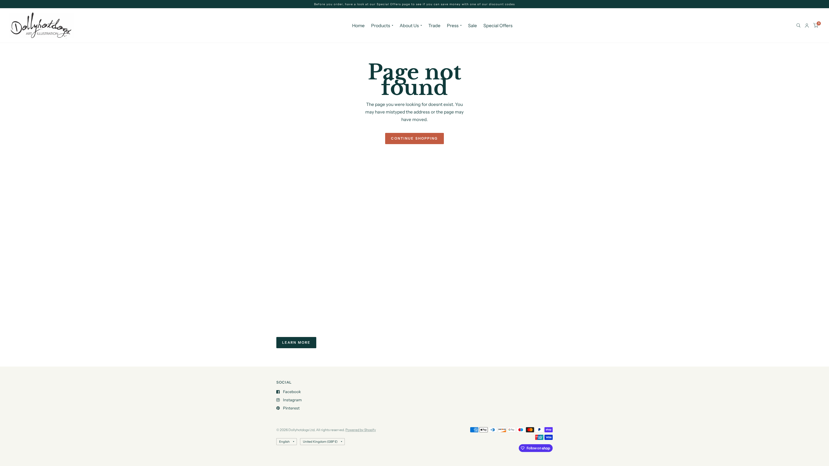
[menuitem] (358, 26)
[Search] (798, 25)
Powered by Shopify (360, 430)
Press (453, 25)
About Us (409, 25)
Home (358, 25)
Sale (472, 25)
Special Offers (498, 25)
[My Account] (807, 25)
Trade (434, 25)
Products (380, 25)
